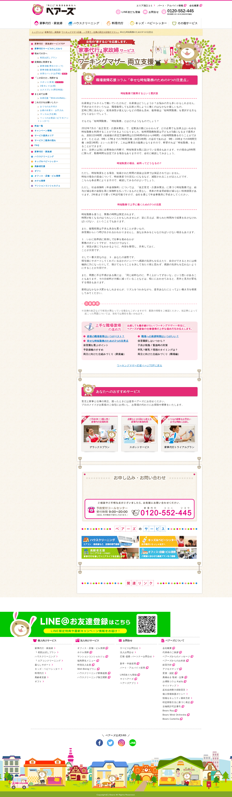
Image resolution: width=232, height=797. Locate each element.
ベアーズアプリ (128, 683)
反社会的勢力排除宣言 (174, 690)
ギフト (38, 681)
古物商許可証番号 (172, 706)
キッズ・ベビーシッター (151, 23)
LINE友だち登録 (131, 12)
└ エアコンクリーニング (48, 660)
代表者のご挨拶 (171, 652)
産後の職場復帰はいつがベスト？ (106, 336)
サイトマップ (169, 685)
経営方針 (167, 665)
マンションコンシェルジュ (91, 656)
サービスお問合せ (129, 648)
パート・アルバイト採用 (132, 667)
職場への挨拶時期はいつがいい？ (160, 336)
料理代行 (117, 23)
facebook (99, 742)
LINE (132, 742)
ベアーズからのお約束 (174, 660)
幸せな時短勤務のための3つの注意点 (108, 340)
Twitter (110, 742)
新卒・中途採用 (128, 663)
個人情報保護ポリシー (174, 694)
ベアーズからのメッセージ (176, 656)
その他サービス (188, 23)
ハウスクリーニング (86, 23)
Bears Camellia (171, 719)
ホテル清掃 (83, 652)
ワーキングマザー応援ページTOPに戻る (139, 365)
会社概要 (194, 5)
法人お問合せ (127, 652)
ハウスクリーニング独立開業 (92, 677)
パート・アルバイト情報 (170, 5)
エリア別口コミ (144, 5)
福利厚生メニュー (86, 660)
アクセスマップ (171, 669)
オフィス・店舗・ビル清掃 (91, 648)
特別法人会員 (84, 665)
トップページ (38, 32)
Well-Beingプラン (86, 669)
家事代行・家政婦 (51, 23)
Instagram (121, 742)
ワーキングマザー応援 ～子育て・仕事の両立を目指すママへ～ (90, 32)
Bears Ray (168, 710)
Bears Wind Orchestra (174, 715)
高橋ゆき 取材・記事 (173, 677)
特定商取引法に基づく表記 (176, 702)
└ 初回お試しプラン (45, 652)
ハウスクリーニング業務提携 (92, 673)
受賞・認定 (168, 673)
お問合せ (154, 12)
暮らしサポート (43, 665)
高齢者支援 (40, 677)
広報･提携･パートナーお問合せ (136, 656)
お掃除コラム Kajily (173, 681)
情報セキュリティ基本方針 (176, 698)
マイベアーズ (127, 679)
